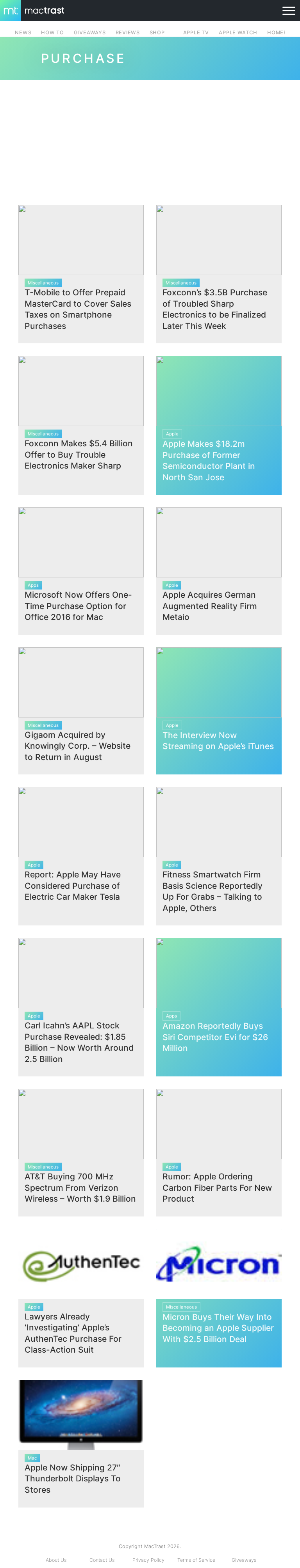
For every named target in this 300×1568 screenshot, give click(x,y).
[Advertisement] (150, 139)
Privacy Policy (148, 1560)
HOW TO (52, 33)
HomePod (281, 33)
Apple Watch (238, 33)
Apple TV (196, 33)
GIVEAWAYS (90, 33)
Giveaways (244, 1560)
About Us (56, 1560)
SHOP (157, 33)
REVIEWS (128, 33)
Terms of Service (196, 1560)
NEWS (23, 33)
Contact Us (101, 1560)
